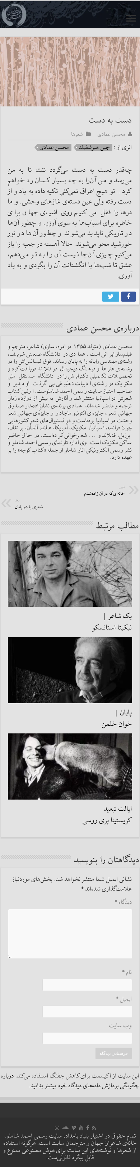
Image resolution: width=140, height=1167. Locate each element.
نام (127, 973)
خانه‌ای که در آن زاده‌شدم (104, 491)
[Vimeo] (74, 1127)
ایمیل (124, 999)
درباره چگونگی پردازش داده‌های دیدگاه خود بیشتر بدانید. (70, 1081)
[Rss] (94, 1127)
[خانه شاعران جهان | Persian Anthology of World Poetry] (70, 14)
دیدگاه (123, 902)
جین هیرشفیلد (94, 147)
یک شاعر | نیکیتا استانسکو (112, 621)
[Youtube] (81, 1127)
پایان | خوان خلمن (117, 718)
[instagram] (57, 1127)
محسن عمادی (111, 134)
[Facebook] (87, 1127)
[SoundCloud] (65, 1127)
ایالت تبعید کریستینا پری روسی (107, 814)
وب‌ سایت (120, 1026)
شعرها (77, 134)
